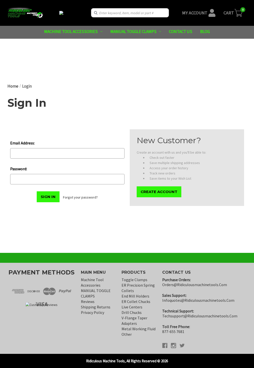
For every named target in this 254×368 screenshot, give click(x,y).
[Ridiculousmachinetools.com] (61, 13)
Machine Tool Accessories (71, 31)
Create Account (159, 191)
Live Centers (132, 306)
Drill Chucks (132, 312)
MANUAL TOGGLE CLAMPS (133, 31)
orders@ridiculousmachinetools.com (194, 284)
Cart (228, 12)
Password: (18, 168)
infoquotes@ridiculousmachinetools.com (198, 300)
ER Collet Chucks (136, 301)
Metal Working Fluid (139, 328)
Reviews (88, 301)
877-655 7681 (173, 331)
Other (127, 334)
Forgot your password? (80, 197)
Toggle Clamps (134, 279)
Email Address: (22, 142)
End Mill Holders (135, 296)
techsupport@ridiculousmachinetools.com (199, 315)
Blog (205, 31)
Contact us (180, 31)
